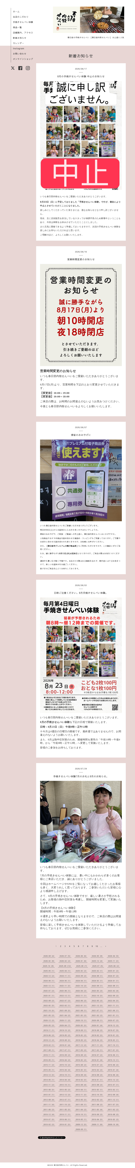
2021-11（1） (114, 1005)
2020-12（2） (49, 1020)
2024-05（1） (65, 981)
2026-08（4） (49, 956)
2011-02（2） (114, 1109)
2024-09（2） (81, 976)
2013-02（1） (114, 1090)
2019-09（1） (81, 1030)
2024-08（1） (97, 976)
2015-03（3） (81, 1070)
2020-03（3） (81, 1025)
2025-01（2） (114, 971)
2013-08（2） (97, 1085)
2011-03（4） (97, 1109)
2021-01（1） (114, 1015)
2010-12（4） (49, 1114)
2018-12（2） (49, 1040)
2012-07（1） (65, 1100)
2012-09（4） (114, 1095)
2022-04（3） (114, 1001)
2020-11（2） (65, 1020)
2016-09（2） (65, 1055)
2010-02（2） (49, 1124)
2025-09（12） (65, 966)
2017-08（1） (49, 1050)
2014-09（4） (81, 1075)
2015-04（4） (65, 1070)
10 (97, 946)
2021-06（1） (114, 1010)
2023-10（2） (81, 986)
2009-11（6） (97, 1124)
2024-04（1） (81, 981)
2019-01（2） (114, 1035)
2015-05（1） (49, 1070)
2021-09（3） (65, 1010)
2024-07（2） (114, 976)
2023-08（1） (114, 986)
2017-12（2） (81, 1045)
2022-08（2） (49, 1001)
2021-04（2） (65, 1015)
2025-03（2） (81, 971)
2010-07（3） (49, 1119)
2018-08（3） (65, 1040)
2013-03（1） (97, 1090)
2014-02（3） (81, 1080)
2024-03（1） (97, 981)
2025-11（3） (114, 961)
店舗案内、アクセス (23, 32)
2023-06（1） (65, 991)
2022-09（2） (114, 996)
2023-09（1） (97, 986)
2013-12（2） (114, 1080)
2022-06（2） (81, 1001)
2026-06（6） (81, 956)
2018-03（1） (114, 1040)
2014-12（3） (49, 1075)
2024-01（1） (114, 981)
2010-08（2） (114, 1114)
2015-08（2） (81, 1065)
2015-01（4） (114, 1070)
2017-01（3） (114, 1050)
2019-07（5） (114, 1030)
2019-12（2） (114, 1025)
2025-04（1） (65, 971)
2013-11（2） (49, 1085)
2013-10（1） (65, 1085)
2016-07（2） (97, 1055)
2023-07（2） (49, 991)
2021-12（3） (97, 1005)
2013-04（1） (81, 1090)
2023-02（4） (114, 991)
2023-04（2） (81, 991)
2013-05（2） (65, 1090)
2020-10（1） (81, 1020)
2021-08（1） (81, 1010)
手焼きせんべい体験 (23, 22)
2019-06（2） (49, 1035)
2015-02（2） (97, 1070)
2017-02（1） (97, 1050)
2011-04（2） (81, 1109)
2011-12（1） (114, 1100)
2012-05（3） (81, 1100)
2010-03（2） (114, 1119)
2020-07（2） (114, 1020)
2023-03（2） (97, 991)
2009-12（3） (81, 1124)
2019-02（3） (97, 1035)
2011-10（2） (65, 1104)
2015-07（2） (97, 1065)
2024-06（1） (49, 981)
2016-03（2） (81, 1060)
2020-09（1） (97, 1020)
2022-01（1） (81, 1005)
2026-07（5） (65, 956)
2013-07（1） (114, 1085)
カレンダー (18, 43)
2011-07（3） (114, 1104)
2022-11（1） (81, 996)
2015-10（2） (65, 1065)
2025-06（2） (114, 966)
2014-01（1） (97, 1080)
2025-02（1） (97, 971)
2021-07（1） (97, 1010)
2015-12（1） (114, 1060)
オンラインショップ (23, 58)
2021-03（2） (81, 1015)
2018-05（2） (81, 1040)
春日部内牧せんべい (61, 1165)
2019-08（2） (97, 1030)
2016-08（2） (81, 1055)
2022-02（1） (65, 1005)
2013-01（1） (49, 1095)
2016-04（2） (65, 1060)
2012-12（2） (65, 1095)
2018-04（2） (97, 1040)
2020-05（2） (49, 1025)
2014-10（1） (65, 1075)
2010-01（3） (65, 1124)
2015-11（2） (49, 1065)
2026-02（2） (65, 961)
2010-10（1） (81, 1114)
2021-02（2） (97, 1015)
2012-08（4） (49, 1100)
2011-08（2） (97, 1104)
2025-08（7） (82, 966)
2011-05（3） (65, 1109)
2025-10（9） (49, 966)
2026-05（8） (97, 956)
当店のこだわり (21, 16)
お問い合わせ (19, 53)
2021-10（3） (49, 1010)
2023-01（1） (49, 996)
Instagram (18, 48)
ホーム (16, 11)
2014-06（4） (114, 1075)
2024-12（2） (49, 976)
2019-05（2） (65, 1035)
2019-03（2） (81, 1035)
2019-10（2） (65, 1030)
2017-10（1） (114, 1045)
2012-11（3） (81, 1095)
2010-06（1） (65, 1119)
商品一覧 (17, 27)
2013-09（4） (81, 1085)
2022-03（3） (49, 1005)
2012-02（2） (97, 1100)
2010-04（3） (97, 1119)
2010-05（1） (81, 1119)
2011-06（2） (49, 1109)
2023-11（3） (65, 986)
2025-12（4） (97, 961)
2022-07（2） (65, 1001)
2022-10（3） (97, 996)
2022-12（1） (65, 996)
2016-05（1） (49, 1060)
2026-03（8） (49, 961)
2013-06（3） (49, 1090)
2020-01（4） (97, 1025)
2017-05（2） (81, 1050)
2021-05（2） (49, 1015)
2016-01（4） (97, 1060)
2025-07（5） (98, 966)
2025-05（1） (49, 971)
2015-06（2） (114, 1065)
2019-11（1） (49, 1030)
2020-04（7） (65, 1025)
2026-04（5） (114, 956)
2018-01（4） (65, 1045)
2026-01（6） (81, 961)
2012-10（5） (97, 1095)
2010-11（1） (65, 1114)
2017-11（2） (97, 1045)
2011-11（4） (49, 1104)
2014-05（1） (49, 1080)
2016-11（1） (49, 1055)
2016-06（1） (114, 1055)
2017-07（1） (65, 1050)
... (101, 946)
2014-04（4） (65, 1080)
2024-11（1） (65, 976)
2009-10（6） (114, 1124)
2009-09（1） (81, 1129)
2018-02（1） (49, 1045)
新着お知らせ (19, 37)
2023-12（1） (49, 986)
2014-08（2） (97, 1075)
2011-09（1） (81, 1104)
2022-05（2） (97, 1001)
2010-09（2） (97, 1114)
